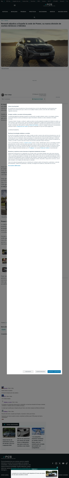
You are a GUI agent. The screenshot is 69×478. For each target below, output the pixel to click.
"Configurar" (31, 148)
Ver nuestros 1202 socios (14, 165)
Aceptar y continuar (54, 371)
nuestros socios (27, 142)
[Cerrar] (57, 467)
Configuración (40, 371)
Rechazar (28, 371)
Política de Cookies (33, 125)
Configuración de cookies (22, 126)
